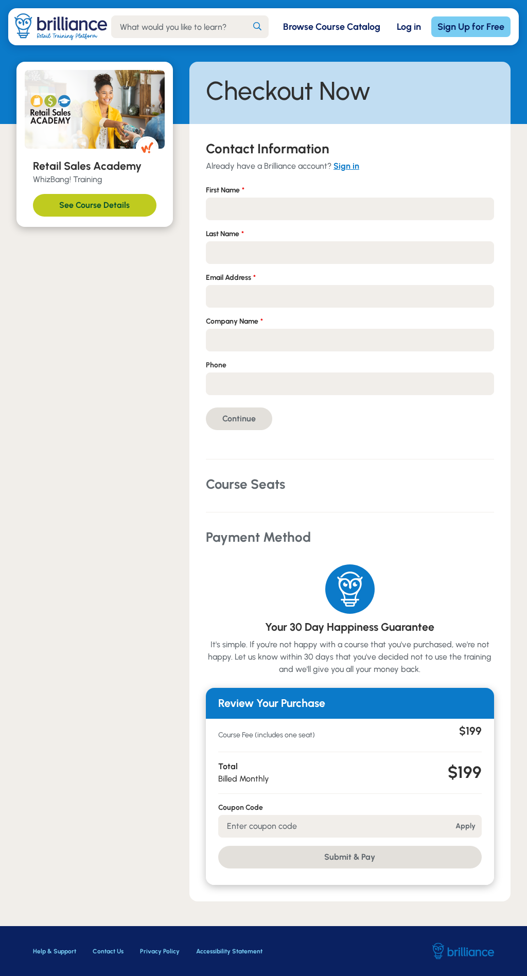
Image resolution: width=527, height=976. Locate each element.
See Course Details (94, 205)
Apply (465, 826)
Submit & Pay (349, 857)
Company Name (234, 321)
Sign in (346, 166)
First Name (225, 190)
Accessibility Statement (229, 951)
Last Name (225, 233)
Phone (216, 365)
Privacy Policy (160, 951)
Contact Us (108, 951)
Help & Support (54, 951)
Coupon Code (240, 807)
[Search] (257, 26)
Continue (239, 418)
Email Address (231, 277)
